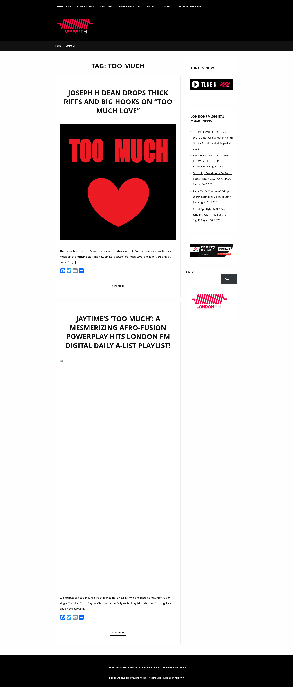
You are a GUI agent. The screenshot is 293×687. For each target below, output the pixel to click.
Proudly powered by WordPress (127, 678)
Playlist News (85, 6)
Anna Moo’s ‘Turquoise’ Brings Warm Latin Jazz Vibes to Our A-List (212, 196)
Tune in (166, 6)
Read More (119, 286)
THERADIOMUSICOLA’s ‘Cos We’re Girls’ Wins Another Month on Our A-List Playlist (213, 137)
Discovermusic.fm (129, 6)
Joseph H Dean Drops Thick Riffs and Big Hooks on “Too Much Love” (118, 101)
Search (190, 271)
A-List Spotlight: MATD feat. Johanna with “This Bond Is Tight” (210, 214)
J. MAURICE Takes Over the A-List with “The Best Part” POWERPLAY (211, 161)
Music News (64, 6)
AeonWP (179, 678)
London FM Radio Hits (189, 6)
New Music (106, 6)
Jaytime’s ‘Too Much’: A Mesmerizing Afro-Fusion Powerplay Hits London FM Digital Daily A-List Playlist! (118, 332)
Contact (151, 6)
